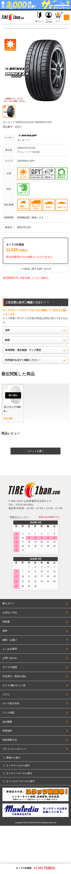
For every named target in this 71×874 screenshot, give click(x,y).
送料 (4, 630)
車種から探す (13, 757)
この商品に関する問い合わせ (35, 268)
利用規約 (7, 730)
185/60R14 (23, 160)
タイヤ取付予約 (10, 703)
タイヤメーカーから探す (19, 773)
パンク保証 (8, 712)
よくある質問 (9, 648)
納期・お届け (9, 639)
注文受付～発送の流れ (14, 676)
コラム (6, 694)
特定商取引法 (9, 739)
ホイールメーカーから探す (20, 781)
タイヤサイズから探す (18, 765)
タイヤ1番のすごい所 (14, 685)
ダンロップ (23, 140)
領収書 (6, 621)
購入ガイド (8, 603)
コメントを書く (35, 451)
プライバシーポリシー (14, 749)
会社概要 (7, 721)
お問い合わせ (9, 658)
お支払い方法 (9, 612)
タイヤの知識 (9, 667)
